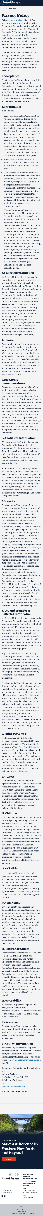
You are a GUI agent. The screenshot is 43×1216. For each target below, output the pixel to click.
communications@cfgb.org (13, 1086)
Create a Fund (28, 1174)
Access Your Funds (30, 1179)
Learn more (8, 1159)
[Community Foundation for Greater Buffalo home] (10, 3)
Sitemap (32, 1213)
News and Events (29, 1183)
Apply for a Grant (30, 1181)
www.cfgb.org (18, 19)
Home (3, 8)
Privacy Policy (14, 1213)
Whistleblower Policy (23, 1213)
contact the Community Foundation (23, 1059)
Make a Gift (27, 1176)
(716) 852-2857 (7, 1191)
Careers (26, 1186)
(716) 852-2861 (7, 1193)
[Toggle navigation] (40, 3)
